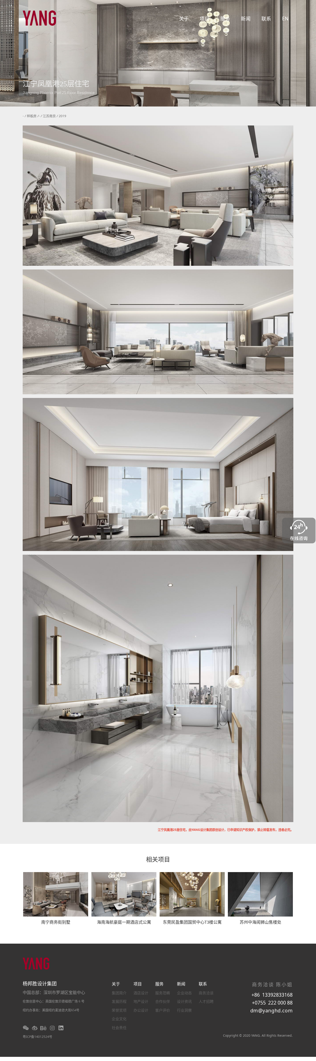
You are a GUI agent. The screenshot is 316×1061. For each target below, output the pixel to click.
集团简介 (119, 992)
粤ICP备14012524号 (37, 1036)
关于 (184, 18)
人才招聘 (206, 1001)
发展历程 (119, 1001)
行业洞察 (184, 1010)
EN (285, 18)
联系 (266, 18)
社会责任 (119, 1027)
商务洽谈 (206, 992)
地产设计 (140, 1001)
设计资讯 (184, 1001)
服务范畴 (162, 992)
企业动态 (184, 992)
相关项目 (158, 860)
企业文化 (119, 1018)
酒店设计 (140, 992)
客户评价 (162, 1010)
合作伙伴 (162, 1001)
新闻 (246, 18)
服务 (225, 18)
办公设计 (140, 1010)
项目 (204, 18)
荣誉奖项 (119, 1010)
